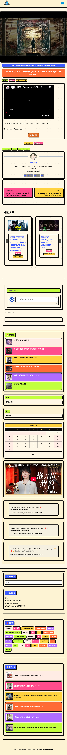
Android (35, 641)
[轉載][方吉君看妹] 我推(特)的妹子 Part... (26, 357)
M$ (39, 636)
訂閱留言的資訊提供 (11, 603)
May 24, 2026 (38, 554)
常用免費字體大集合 (20, 384)
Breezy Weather (20, 636)
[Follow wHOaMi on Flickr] (38, 175)
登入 (6, 598)
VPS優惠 (16, 628)
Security (9, 636)
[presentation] (18, 226)
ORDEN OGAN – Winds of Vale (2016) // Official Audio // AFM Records (17, 193)
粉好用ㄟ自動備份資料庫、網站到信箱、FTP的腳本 (29, 349)
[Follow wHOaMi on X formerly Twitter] (28, 175)
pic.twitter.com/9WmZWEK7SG (24, 551)
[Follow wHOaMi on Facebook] (25, 175)
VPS (39, 632)
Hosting (8, 641)
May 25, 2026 (38, 513)
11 (17, 439)
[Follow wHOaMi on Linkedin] (42, 175)
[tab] (31, 267)
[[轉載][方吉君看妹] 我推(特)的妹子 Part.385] (9, 377)
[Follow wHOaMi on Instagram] (31, 175)
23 (58, 443)
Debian (35, 645)
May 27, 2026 (38, 533)
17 (9, 443)
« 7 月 (32, 455)
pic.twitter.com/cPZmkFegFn (19, 530)
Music (20, 149)
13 (33, 439)
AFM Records (7, 149)
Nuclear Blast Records (13, 632)
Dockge (53, 636)
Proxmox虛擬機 (48, 632)
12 (25, 439)
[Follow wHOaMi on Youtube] (35, 175)
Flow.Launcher (40, 628)
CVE (15, 645)
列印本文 (29, 143)
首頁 (13, 65)
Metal (14, 149)
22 (49, 443)
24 (9, 446)
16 (57, 439)
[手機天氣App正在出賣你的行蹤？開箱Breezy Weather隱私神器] (9, 368)
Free (33, 632)
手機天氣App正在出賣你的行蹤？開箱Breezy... (28, 366)
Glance (8, 628)
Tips (21, 645)
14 (41, 439)
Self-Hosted (18, 641)
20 (33, 443)
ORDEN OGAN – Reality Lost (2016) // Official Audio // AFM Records (49, 193)
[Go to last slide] (7, 241)
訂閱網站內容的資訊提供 (13, 601)
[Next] (60, 241)
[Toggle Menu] (62, 3)
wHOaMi (12, 80)
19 (25, 443)
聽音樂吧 (18, 65)
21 (41, 443)
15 (49, 439)
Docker (50, 628)
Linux (27, 645)
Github (27, 641)
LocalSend (52, 645)
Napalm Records (28, 628)
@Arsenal (22, 507)
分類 (7, 397)
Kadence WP (48, 750)
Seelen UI (31, 636)
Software (43, 645)
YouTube (26, 149)
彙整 (7, 411)
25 (17, 446)
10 (9, 439)
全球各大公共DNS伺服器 (21, 340)
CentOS (25, 632)
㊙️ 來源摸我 (33, 135)
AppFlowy (44, 641)
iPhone (8, 645)
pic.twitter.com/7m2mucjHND (19, 509)
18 (17, 443)
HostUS (45, 636)
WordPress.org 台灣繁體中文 (15, 606)
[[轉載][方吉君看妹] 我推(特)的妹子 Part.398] (9, 359)
